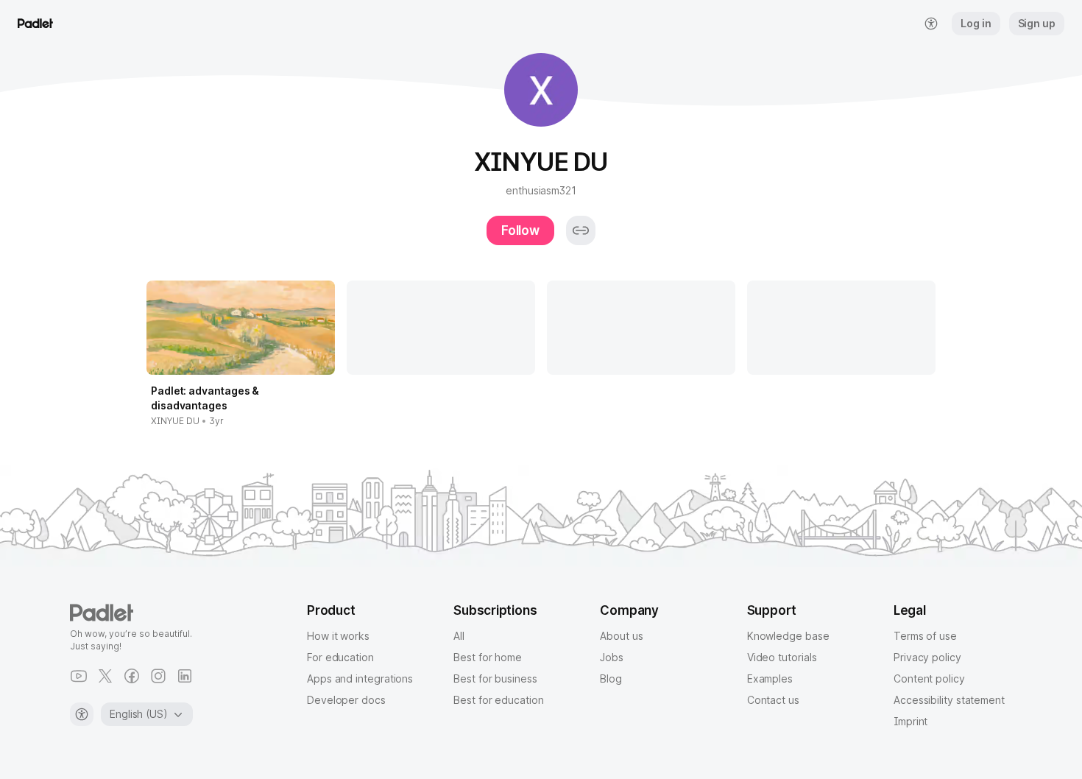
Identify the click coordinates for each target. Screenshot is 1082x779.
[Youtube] (79, 676)
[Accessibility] (81, 714)
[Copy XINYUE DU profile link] (580, 230)
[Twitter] (105, 676)
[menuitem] (931, 23)
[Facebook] (132, 676)
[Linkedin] (185, 676)
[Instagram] (158, 676)
